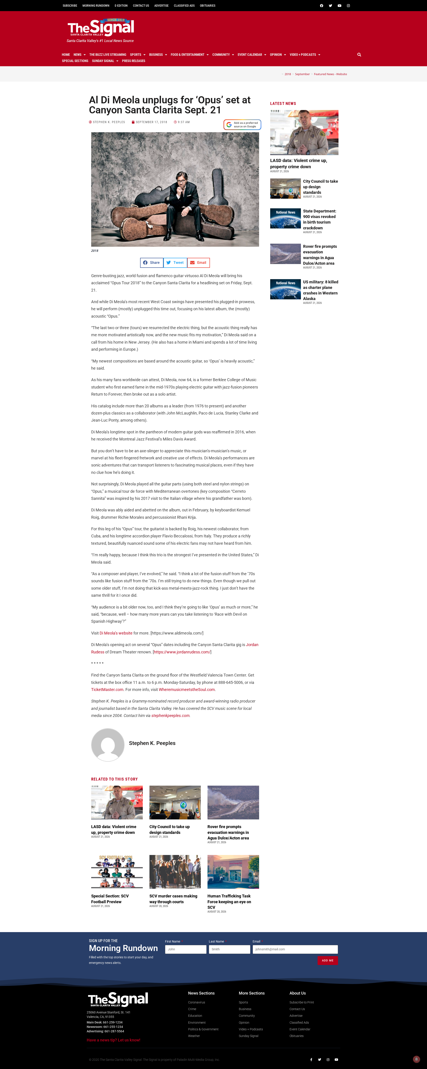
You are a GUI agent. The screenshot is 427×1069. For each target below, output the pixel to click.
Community (221, 55)
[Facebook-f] (311, 1059)
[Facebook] (321, 5)
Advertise (161, 5)
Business (156, 55)
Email (257, 941)
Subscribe (70, 5)
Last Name (217, 941)
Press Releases (133, 61)
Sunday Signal (103, 61)
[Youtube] (339, 5)
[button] (359, 55)
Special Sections (75, 61)
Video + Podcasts (303, 55)
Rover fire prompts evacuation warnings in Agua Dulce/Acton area (228, 832)
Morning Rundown (96, 5)
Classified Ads (184, 5)
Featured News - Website (330, 74)
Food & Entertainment (187, 55)
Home (66, 55)
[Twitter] (330, 5)
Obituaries (207, 5)
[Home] (279, 74)
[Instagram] (348, 5)
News (77, 55)
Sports (135, 55)
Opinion (276, 55)
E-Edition (121, 5)
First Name (173, 941)
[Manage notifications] (416, 1059)
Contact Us (141, 5)
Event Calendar (250, 55)
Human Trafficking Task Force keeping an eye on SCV (229, 901)
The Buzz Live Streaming (107, 55)
